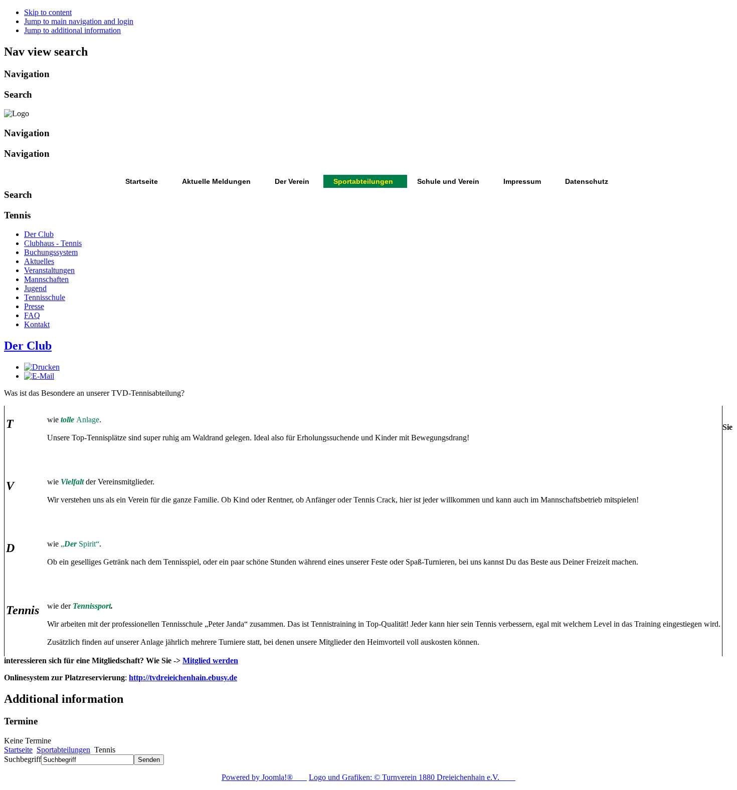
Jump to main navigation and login (78, 21)
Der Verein (292, 181)
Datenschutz (586, 181)
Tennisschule (44, 297)
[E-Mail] (39, 376)
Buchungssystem (51, 252)
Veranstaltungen (49, 270)
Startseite (141, 181)
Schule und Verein (448, 181)
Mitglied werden (210, 660)
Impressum (522, 181)
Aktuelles (39, 261)
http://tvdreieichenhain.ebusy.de (183, 677)
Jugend (35, 288)
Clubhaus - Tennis (53, 243)
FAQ (32, 315)
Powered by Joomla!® (264, 777)
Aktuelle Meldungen (216, 181)
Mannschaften (46, 279)
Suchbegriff (22, 759)
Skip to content (48, 12)
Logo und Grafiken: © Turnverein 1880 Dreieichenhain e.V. (412, 777)
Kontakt (37, 324)
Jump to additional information (72, 30)
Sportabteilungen (363, 181)
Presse (34, 306)
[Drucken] (42, 367)
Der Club (39, 234)
